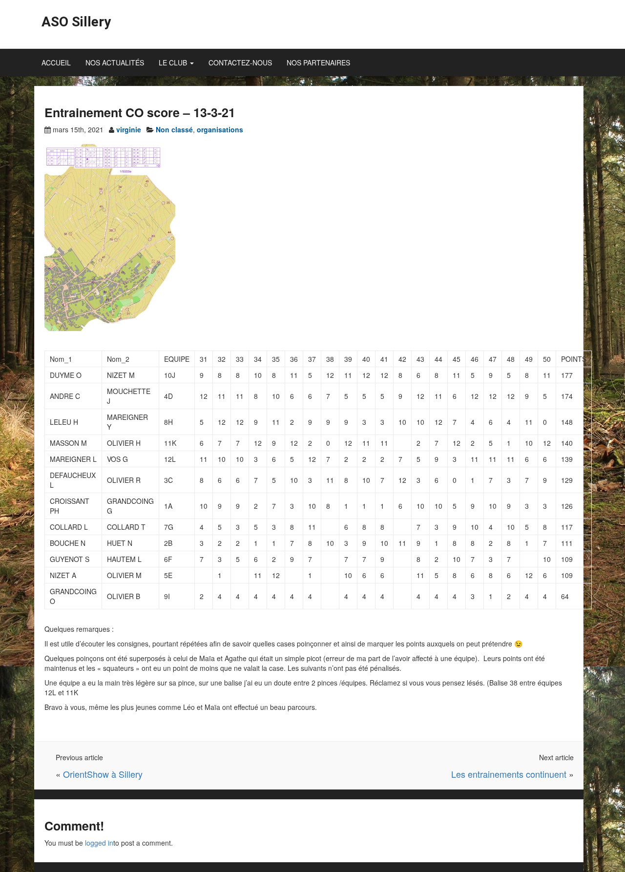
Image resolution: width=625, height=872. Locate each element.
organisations (220, 129)
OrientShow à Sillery (103, 774)
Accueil (56, 62)
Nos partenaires (318, 62)
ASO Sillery (76, 22)
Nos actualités (114, 62)
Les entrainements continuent (508, 774)
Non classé (174, 129)
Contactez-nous (240, 62)
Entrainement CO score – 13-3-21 (139, 112)
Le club (174, 62)
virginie (128, 129)
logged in (99, 843)
